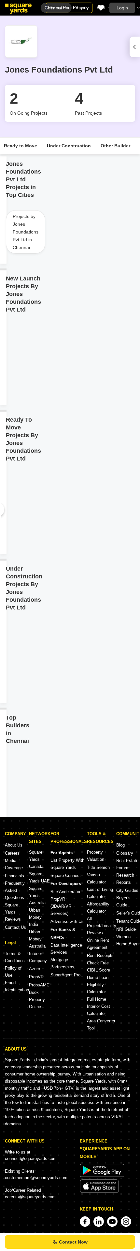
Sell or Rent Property (69, 7)
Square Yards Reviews (13, 912)
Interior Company (38, 957)
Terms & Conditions (15, 957)
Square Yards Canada (36, 859)
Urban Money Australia (37, 939)
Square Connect (65, 875)
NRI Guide (126, 929)
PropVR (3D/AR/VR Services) (60, 906)
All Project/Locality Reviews (101, 925)
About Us (13, 845)
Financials (14, 875)
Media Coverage (14, 864)
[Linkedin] (98, 1221)
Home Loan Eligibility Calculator (97, 984)
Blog (120, 845)
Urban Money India (35, 917)
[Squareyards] (18, 9)
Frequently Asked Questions (15, 890)
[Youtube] (112, 1221)
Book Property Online (37, 999)
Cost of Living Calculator (100, 893)
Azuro (34, 968)
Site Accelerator (65, 891)
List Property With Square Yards (67, 864)
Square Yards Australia (37, 895)
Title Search (98, 867)
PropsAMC (39, 985)
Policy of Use (13, 972)
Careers (12, 853)
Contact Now (73, 1242)
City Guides (127, 890)
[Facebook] (85, 1221)
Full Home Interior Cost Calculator (98, 1006)
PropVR (36, 976)
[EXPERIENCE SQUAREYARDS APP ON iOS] (99, 1191)
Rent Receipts (100, 955)
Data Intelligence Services (66, 949)
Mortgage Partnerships (62, 963)
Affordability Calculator (98, 908)
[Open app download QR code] (135, 47)
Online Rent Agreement (98, 944)
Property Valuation (95, 856)
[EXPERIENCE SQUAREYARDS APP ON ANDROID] (102, 1175)
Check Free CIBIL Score (98, 966)
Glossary (124, 853)
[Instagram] (126, 1221)
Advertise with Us (67, 921)
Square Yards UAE (39, 877)
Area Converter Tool (101, 1024)
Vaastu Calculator (96, 878)
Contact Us (15, 927)
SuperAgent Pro (65, 974)
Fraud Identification (17, 986)
